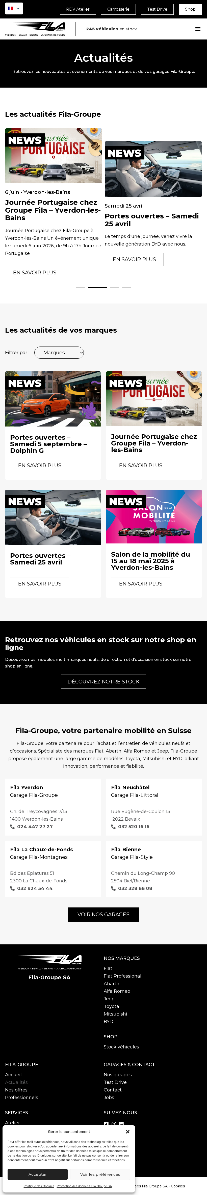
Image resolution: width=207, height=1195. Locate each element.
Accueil (13, 1075)
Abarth (111, 983)
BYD (108, 1021)
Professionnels (21, 1097)
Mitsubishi (115, 1014)
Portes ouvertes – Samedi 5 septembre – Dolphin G (48, 444)
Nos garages (118, 1075)
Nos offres (16, 1090)
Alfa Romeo (117, 991)
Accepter (38, 1174)
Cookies (178, 1186)
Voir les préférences (100, 1174)
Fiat (108, 968)
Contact (113, 1090)
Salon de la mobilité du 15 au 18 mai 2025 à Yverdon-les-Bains (150, 561)
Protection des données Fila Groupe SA (84, 1186)
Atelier (12, 1123)
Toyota (111, 1006)
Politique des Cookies (39, 1186)
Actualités (16, 1082)
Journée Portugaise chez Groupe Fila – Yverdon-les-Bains (53, 210)
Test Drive (115, 1082)
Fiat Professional (122, 976)
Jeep (109, 999)
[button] (127, 1131)
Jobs (109, 1097)
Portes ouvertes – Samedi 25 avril (152, 220)
